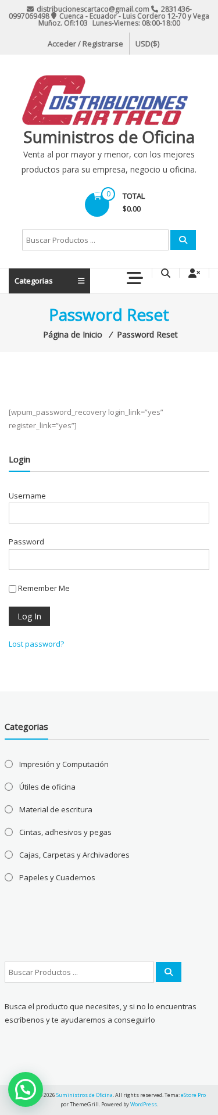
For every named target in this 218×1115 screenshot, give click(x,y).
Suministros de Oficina (109, 137)
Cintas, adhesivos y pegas (65, 832)
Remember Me (43, 588)
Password (26, 541)
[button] (25, 1089)
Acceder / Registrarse (85, 43)
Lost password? (36, 644)
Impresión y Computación (64, 764)
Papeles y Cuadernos (57, 877)
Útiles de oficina (47, 786)
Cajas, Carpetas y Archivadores (74, 854)
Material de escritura (55, 809)
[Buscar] (183, 240)
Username (27, 495)
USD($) (147, 43)
